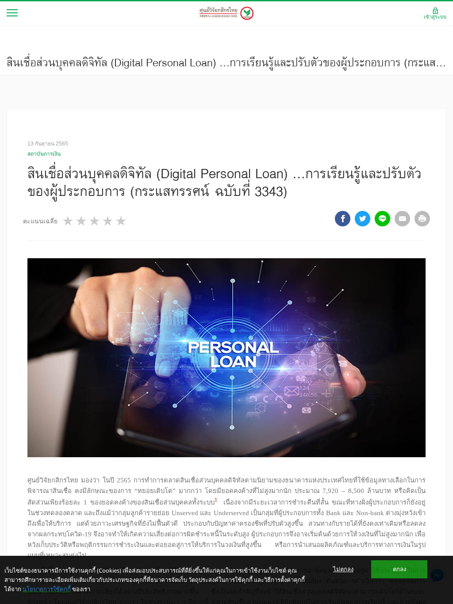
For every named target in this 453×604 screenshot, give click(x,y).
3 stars (95, 221)
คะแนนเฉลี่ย (40, 221)
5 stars (121, 221)
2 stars (81, 221)
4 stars (108, 221)
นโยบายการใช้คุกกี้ (47, 589)
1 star (68, 221)
